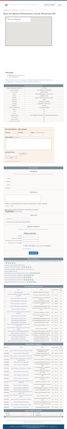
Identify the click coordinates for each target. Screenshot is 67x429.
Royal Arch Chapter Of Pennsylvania (18, 309)
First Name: (8, 132)
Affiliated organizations (14, 77)
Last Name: (20, 132)
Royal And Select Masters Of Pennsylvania (18, 306)
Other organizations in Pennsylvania (17, 75)
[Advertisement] (33, 59)
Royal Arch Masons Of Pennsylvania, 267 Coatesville (18, 340)
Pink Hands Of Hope (9, 267)
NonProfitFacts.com (7, 10)
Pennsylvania (14, 10)
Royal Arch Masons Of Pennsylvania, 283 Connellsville (21, 356)
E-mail (37, 132)
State (52, 289)
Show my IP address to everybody (38, 246)
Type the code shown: (10, 152)
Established (56, 289)
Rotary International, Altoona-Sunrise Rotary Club (14, 273)
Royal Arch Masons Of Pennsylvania (18, 315)
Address (41, 289)
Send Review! (33, 253)
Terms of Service (26, 222)
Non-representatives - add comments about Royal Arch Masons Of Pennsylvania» (23, 82)
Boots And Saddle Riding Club (11, 279)
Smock (47, 94)
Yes (7, 206)
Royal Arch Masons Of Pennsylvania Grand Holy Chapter (21, 350)
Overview (11, 74)
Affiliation (6, 347)
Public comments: (13, 137)
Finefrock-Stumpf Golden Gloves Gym (12, 282)
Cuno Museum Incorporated (10, 277)
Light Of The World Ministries (10, 275)
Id (4, 289)
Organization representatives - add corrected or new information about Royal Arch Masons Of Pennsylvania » (29, 80)
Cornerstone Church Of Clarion (11, 265)
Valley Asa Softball (8, 271)
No (12, 206)
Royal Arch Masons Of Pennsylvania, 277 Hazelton (21, 368)
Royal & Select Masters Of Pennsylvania (19, 298)
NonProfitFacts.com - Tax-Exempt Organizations (23, 4)
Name (18, 289)
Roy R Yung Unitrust (18, 292)
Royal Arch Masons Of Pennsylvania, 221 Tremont (19, 335)
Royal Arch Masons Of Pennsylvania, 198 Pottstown (18, 331)
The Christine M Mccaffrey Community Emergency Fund (16, 269)
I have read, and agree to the (18, 222)
